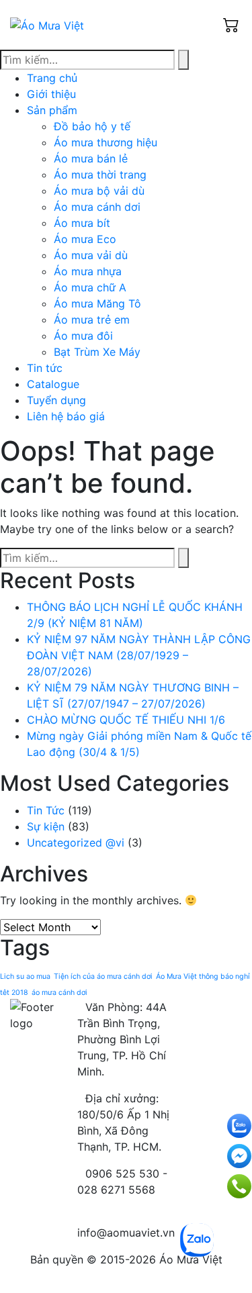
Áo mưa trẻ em (92, 319)
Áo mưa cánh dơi (97, 206)
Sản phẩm (52, 110)
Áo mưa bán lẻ (91, 158)
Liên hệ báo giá (66, 416)
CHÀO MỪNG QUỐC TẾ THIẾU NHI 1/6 (126, 719)
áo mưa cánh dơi (59, 992)
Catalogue (53, 384)
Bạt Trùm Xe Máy (97, 351)
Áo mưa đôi (83, 335)
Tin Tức (46, 810)
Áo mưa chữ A (90, 287)
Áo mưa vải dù (91, 255)
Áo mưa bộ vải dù (99, 190)
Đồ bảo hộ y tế (92, 126)
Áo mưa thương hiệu (105, 142)
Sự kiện (46, 826)
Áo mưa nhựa (88, 271)
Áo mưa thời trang (100, 174)
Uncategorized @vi (75, 842)
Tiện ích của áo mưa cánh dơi (103, 976)
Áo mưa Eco (85, 239)
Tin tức (44, 368)
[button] (232, 25)
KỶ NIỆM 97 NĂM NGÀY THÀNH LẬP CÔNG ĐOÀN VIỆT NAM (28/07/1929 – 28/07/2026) (139, 655)
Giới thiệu (51, 94)
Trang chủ (52, 78)
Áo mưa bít (82, 223)
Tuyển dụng (56, 400)
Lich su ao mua (25, 976)
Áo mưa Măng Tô (97, 303)
